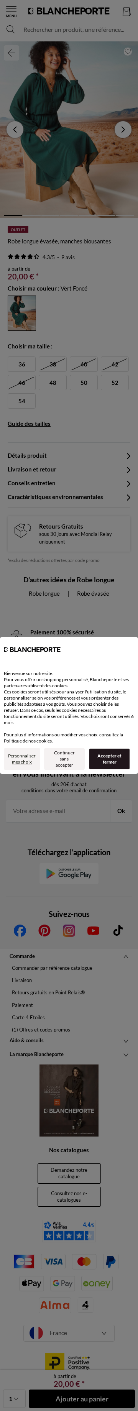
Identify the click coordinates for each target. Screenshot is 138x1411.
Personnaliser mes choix (22, 759)
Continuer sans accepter (64, 759)
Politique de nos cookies (28, 741)
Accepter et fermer (109, 759)
